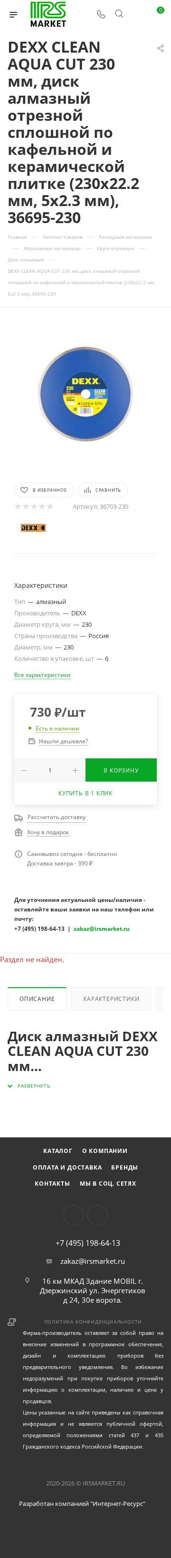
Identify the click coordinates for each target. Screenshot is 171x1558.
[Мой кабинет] (137, 14)
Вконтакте (73, 1215)
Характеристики (111, 999)
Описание (37, 999)
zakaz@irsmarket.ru (92, 1261)
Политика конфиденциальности (93, 1321)
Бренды (124, 1167)
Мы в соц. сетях (108, 1184)
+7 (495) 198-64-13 (88, 1243)
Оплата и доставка (67, 1167)
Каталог (58, 1151)
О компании (105, 1151)
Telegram (97, 1215)
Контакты (52, 1184)
